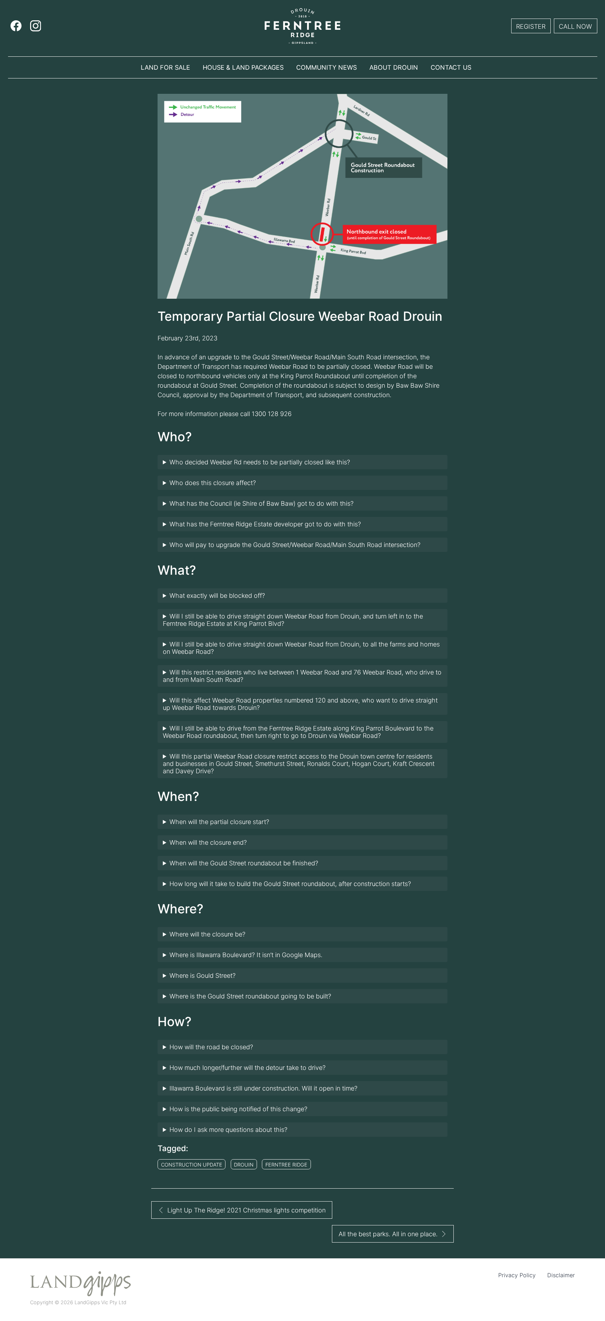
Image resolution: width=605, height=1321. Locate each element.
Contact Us (451, 67)
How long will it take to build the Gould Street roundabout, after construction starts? (290, 883)
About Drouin (393, 67)
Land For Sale (165, 67)
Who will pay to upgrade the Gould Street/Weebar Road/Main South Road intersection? (294, 544)
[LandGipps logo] (80, 1283)
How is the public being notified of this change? (238, 1109)
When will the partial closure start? (219, 821)
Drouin (243, 1165)
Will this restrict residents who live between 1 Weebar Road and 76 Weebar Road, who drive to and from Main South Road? (302, 676)
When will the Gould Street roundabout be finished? (243, 863)
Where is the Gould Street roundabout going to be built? (250, 996)
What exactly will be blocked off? (217, 595)
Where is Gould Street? (202, 975)
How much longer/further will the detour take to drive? (247, 1067)
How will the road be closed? (211, 1047)
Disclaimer (561, 1275)
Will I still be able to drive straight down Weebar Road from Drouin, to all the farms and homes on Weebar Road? (301, 648)
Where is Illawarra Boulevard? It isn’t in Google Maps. (245, 955)
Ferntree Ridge (286, 1165)
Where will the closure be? (207, 934)
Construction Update (191, 1165)
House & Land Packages (243, 67)
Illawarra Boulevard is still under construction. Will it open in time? (263, 1088)
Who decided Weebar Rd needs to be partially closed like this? (259, 462)
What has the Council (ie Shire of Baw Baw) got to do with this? (261, 503)
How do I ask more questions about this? (228, 1129)
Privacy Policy (517, 1275)
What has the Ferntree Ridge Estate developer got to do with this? (265, 524)
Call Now (575, 26)
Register (530, 26)
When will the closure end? (208, 842)
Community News (326, 67)
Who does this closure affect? (212, 482)
